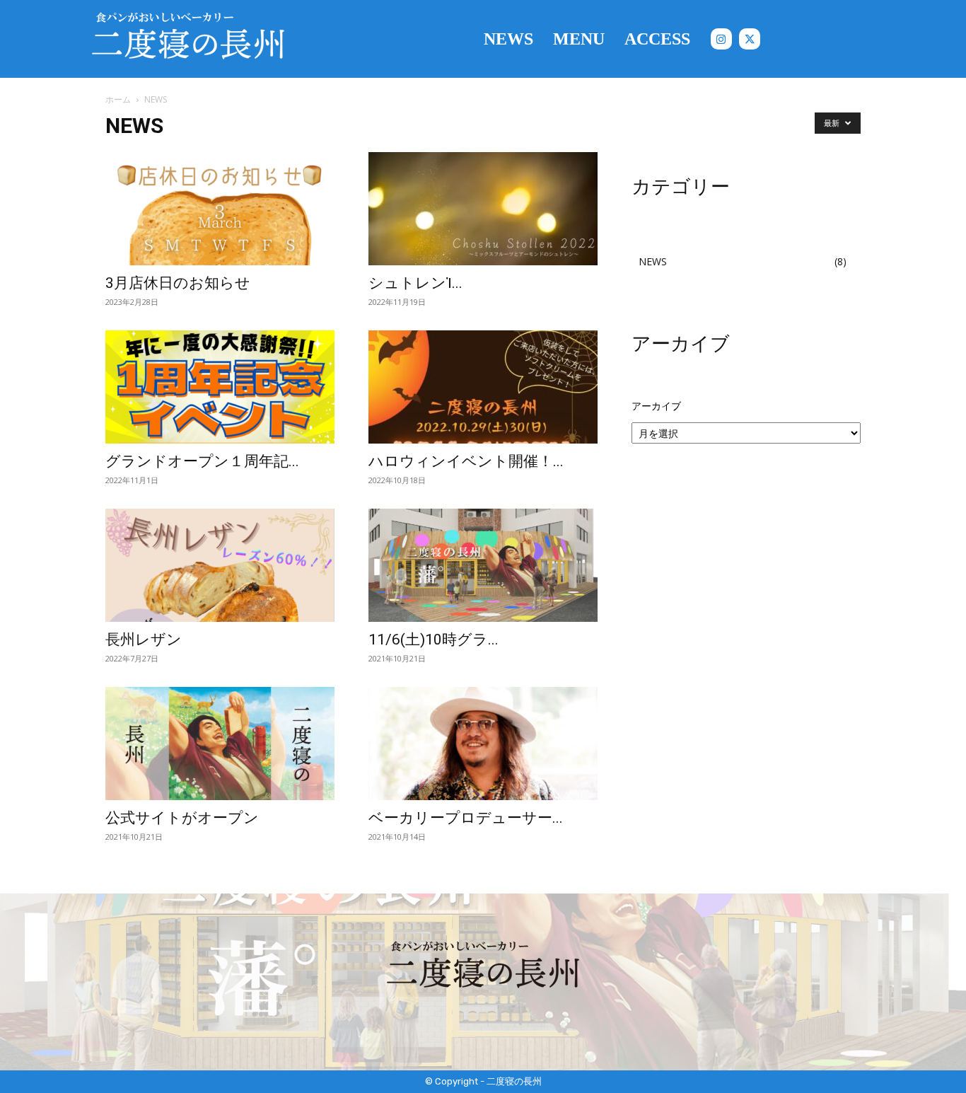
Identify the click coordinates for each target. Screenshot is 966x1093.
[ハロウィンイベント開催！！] (483, 387)
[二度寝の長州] (188, 39)
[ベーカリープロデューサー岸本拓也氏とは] (483, 743)
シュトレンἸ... (415, 282)
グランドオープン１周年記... (202, 461)
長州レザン (143, 639)
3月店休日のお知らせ (177, 282)
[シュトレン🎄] (483, 208)
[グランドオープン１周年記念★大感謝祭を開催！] (219, 387)
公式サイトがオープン (182, 817)
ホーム (118, 99)
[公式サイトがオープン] (219, 743)
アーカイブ (656, 405)
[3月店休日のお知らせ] (219, 208)
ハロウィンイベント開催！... (466, 461)
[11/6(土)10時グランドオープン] (483, 565)
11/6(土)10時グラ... (433, 639)
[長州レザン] (219, 565)
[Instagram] (721, 39)
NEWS (653, 261)
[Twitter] (749, 39)
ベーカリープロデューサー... (465, 817)
